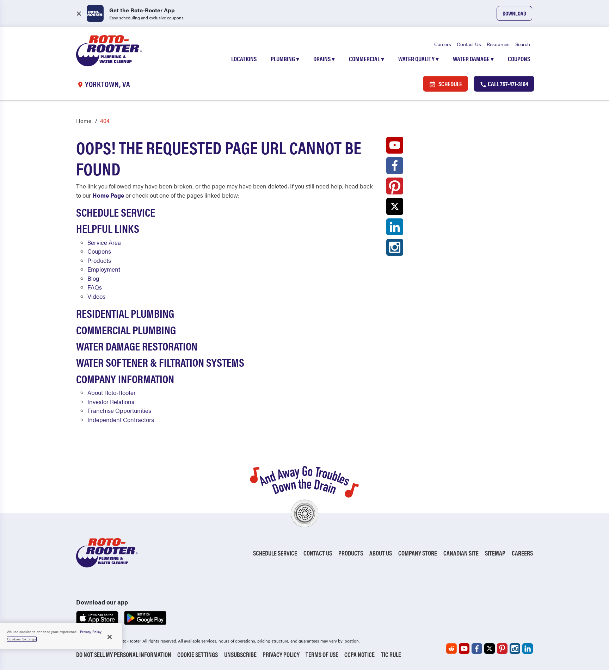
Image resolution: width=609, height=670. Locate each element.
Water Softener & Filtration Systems (160, 362)
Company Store (417, 552)
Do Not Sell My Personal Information (123, 654)
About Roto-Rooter (111, 392)
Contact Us (469, 44)
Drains (324, 58)
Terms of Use (322, 654)
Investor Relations (110, 401)
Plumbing (285, 58)
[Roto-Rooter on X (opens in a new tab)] (394, 208)
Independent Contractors (120, 419)
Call (507, 83)
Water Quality (418, 58)
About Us (380, 552)
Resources (498, 44)
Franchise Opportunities (119, 410)
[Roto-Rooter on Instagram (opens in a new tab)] (394, 249)
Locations (244, 58)
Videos (96, 296)
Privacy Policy (281, 654)
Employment (103, 269)
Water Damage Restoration (136, 346)
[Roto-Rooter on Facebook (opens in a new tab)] (394, 167)
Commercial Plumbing (126, 329)
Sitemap (495, 552)
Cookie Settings (197, 654)
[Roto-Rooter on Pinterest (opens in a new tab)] (394, 188)
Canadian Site (461, 552)
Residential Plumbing (125, 313)
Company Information (125, 378)
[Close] (109, 637)
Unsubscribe (240, 654)
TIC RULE (391, 654)
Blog (93, 278)
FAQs (94, 287)
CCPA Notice (359, 654)
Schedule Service (115, 212)
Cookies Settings (21, 639)
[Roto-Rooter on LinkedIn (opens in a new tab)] (394, 228)
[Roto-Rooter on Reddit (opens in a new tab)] (451, 648)
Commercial (366, 58)
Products (99, 260)
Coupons (519, 58)
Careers (442, 44)
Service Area (104, 242)
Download (514, 13)
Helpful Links (107, 228)
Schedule (449, 83)
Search (522, 44)
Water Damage (473, 58)
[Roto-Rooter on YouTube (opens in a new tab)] (394, 147)
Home (83, 121)
